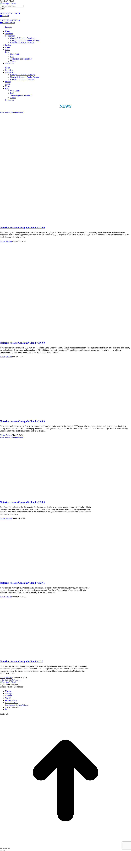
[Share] (4, 848)
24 (18, 680)
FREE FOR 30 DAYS (9, 13)
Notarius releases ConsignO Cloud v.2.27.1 (22, 582)
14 (8, 680)
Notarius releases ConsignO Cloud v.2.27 (21, 661)
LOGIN (5, 16)
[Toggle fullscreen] (6, 848)
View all (3, 112)
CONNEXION (8, 22)
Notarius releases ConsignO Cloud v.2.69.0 (22, 342)
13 (6, 680)
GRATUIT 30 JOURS (9, 20)
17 (14, 680)
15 (10, 680)
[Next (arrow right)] (4, 850)
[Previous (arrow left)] (1, 850)
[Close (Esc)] (1, 848)
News (14, 112)
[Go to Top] (65, 845)
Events (9, 112)
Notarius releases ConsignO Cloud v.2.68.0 (22, 421)
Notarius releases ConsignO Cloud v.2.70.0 (22, 227)
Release (20, 112)
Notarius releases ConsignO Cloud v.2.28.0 (22, 502)
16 (12, 680)
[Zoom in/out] (9, 848)
